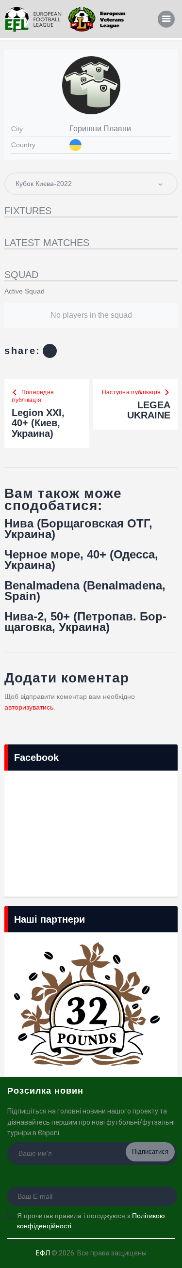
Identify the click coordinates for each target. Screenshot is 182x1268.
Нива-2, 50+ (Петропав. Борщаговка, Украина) (85, 622)
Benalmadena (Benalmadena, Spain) (84, 591)
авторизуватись (28, 707)
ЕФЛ (43, 1253)
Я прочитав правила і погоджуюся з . (91, 1221)
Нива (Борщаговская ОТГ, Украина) (78, 529)
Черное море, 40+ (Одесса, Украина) (81, 560)
